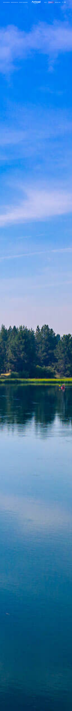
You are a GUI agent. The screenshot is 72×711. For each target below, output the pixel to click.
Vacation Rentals (6, 2)
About (45, 2)
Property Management (23, 2)
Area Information (14, 2)
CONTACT (51, 2)
